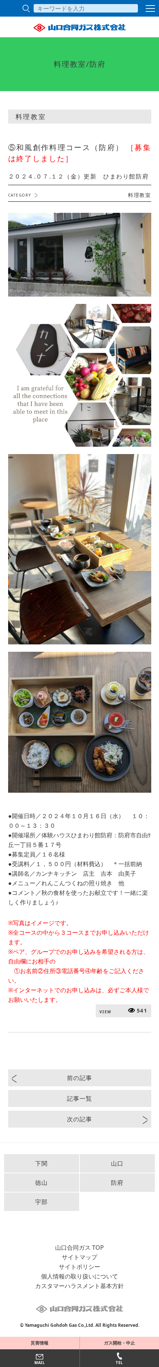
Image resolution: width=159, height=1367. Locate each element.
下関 (41, 1163)
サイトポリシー (79, 1267)
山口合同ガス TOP (79, 1247)
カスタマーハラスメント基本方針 (79, 1286)
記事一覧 (79, 1098)
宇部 (41, 1202)
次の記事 (79, 1119)
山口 (117, 1163)
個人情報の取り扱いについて (79, 1276)
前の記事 (79, 1078)
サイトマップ (79, 1257)
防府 (117, 1183)
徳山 (41, 1183)
